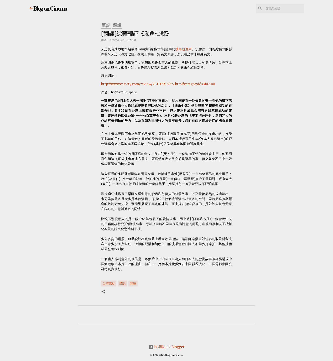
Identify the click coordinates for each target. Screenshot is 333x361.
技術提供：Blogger (168, 347)
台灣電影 (109, 283)
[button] (103, 292)
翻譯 (133, 283)
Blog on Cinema (50, 8)
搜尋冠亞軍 (183, 49)
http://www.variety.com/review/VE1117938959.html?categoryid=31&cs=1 (158, 84)
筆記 (122, 283)
